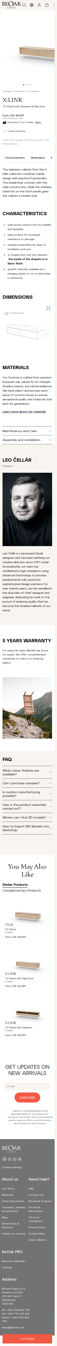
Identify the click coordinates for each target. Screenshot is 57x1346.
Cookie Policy (37, 1233)
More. (38, 122)
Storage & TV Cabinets (14, 91)
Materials (7, 1194)
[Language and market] (31, 5)
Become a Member (13, 1261)
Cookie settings (12, 1167)
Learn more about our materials (24, 411)
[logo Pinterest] (4, 1159)
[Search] (24, 5)
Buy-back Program (40, 1200)
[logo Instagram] (14, 1159)
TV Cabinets (33, 91)
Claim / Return (37, 1239)
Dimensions (38, 157)
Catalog (7, 1267)
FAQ (31, 1188)
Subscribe (27, 1097)
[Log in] (39, 5)
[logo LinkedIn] (19, 1159)
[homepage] (11, 5)
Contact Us (36, 1194)
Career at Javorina (13, 1233)
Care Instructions (13, 1200)
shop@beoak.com (13, 1327)
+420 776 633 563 (18, 1313)
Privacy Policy (37, 1227)
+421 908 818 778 (17, 1309)
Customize (27, 1338)
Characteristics (15, 157)
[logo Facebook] (9, 1159)
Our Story (8, 1188)
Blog (4, 1217)
